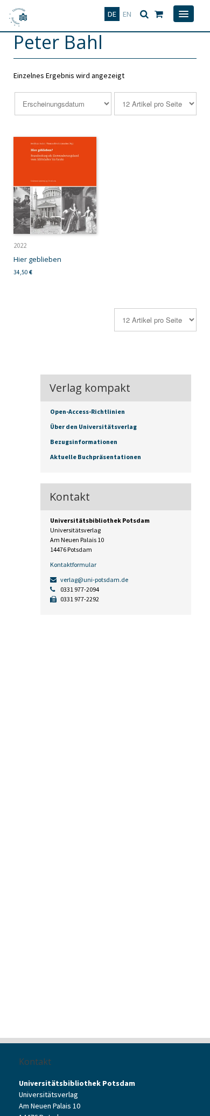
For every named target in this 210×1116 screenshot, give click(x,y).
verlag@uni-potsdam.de (93, 580)
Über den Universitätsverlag (93, 426)
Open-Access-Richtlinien (87, 411)
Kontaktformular (73, 564)
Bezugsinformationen (83, 442)
